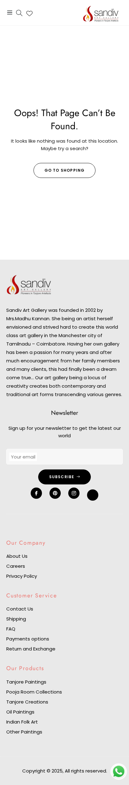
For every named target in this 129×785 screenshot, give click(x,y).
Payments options (27, 638)
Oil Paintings (20, 712)
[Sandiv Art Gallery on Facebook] (36, 493)
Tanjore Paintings (26, 682)
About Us (17, 556)
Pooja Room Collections (34, 692)
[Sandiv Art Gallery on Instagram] (74, 493)
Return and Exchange (30, 648)
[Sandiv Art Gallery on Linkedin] (92, 495)
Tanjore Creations (27, 702)
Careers (15, 566)
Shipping (16, 619)
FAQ (10, 629)
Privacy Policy (21, 576)
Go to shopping (64, 170)
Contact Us (19, 609)
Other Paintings (24, 732)
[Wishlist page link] (29, 12)
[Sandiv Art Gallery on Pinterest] (55, 493)
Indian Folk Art (22, 722)
